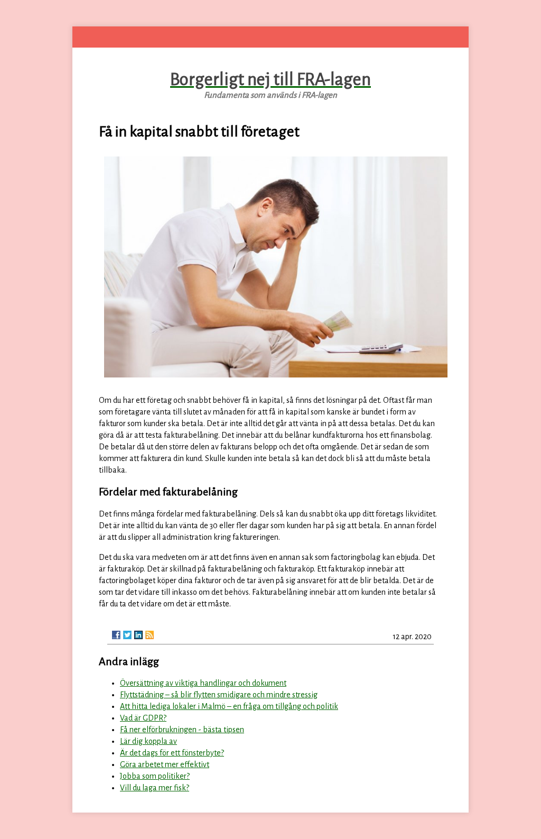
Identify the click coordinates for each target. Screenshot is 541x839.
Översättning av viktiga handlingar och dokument (203, 683)
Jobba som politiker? (155, 776)
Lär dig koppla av (148, 741)
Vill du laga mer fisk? (154, 787)
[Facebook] (116, 635)
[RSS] (149, 635)
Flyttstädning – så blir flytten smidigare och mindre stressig (219, 694)
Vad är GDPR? (143, 718)
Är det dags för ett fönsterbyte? (172, 753)
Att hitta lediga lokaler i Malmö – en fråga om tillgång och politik (229, 706)
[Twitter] (127, 635)
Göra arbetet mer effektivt (164, 764)
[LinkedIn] (138, 635)
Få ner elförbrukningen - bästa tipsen (182, 729)
